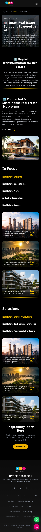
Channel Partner (14, 511)
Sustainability (13, 506)
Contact (29, 506)
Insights (34, 496)
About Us (7, 496)
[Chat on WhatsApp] (36, 519)
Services (11, 501)
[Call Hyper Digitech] (36, 527)
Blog (22, 506)
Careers (26, 496)
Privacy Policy (27, 511)
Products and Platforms (25, 501)
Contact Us (20, 447)
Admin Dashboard (29, 517)
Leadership (16, 496)
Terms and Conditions (13, 517)
